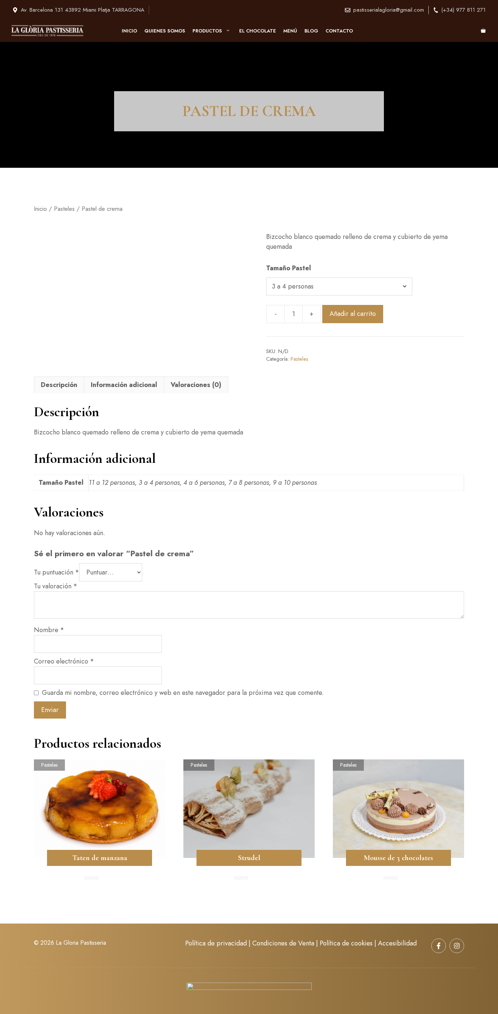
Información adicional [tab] (124, 385)
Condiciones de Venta (283, 943)
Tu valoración (55, 586)
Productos (207, 30)
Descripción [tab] (59, 385)
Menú (290, 30)
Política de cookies (346, 943)
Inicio (129, 30)
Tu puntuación (56, 572)
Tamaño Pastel (288, 268)
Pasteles (64, 208)
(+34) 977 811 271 (463, 10)
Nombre (49, 630)
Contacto (339, 30)
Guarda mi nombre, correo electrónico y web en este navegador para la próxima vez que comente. (183, 692)
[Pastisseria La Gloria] (47, 30)
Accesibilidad (397, 943)
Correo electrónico (64, 661)
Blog (311, 30)
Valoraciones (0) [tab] (196, 385)
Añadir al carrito (353, 313)
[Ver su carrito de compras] (483, 31)
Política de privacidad (216, 943)
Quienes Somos (164, 30)
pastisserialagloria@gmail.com (388, 10)
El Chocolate (257, 30)
